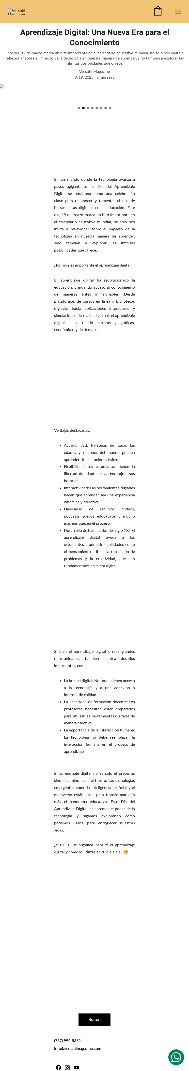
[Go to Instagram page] (67, 1067)
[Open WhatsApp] (176, 1057)
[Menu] (178, 12)
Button (94, 1020)
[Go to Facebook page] (58, 1067)
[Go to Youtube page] (76, 1067)
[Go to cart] (158, 11)
